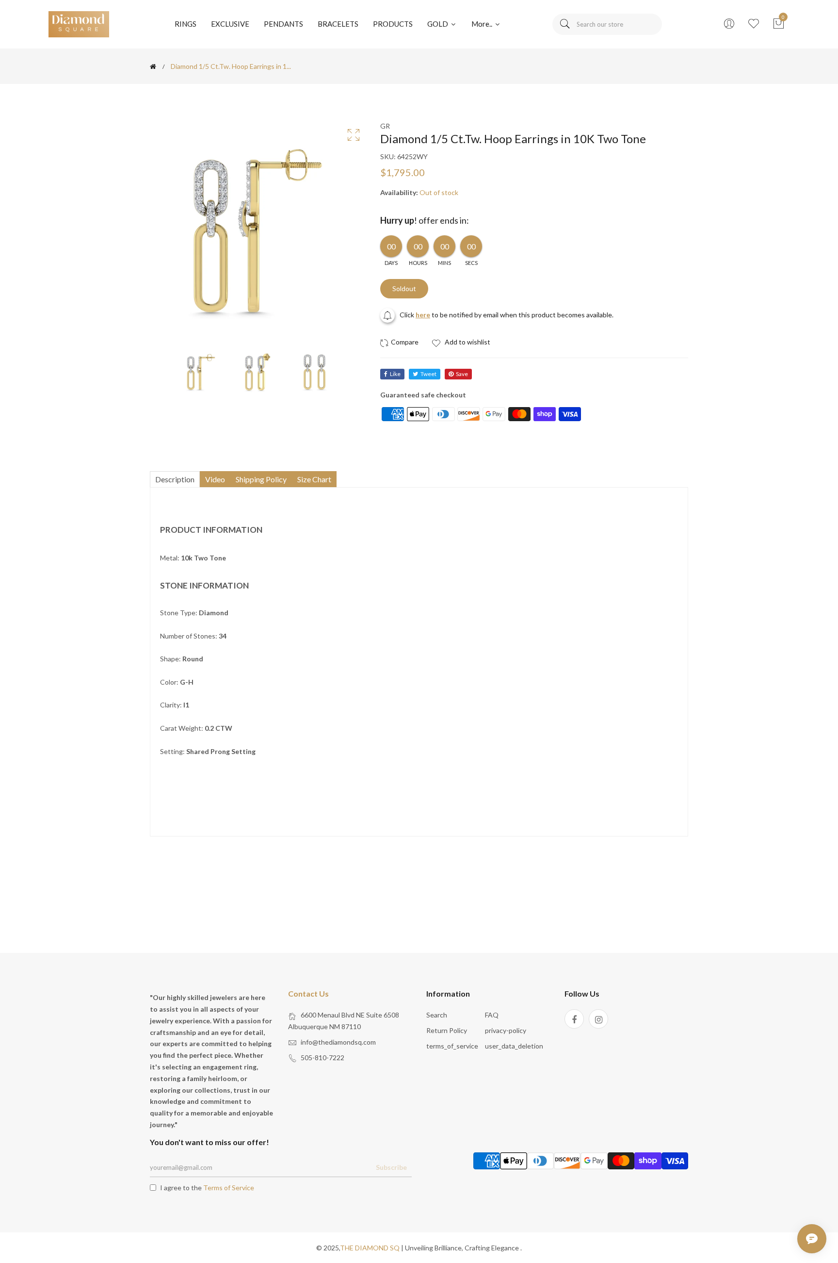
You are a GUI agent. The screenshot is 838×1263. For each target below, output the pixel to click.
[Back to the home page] (153, 66)
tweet (428, 373)
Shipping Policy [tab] (261, 479)
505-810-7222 (322, 1057)
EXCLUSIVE (230, 23)
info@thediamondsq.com (338, 1042)
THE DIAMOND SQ (370, 1248)
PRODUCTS (393, 23)
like (395, 373)
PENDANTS (283, 23)
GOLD (438, 23)
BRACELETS (338, 23)
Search (436, 1015)
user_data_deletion (514, 1046)
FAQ (492, 1015)
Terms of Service (228, 1187)
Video (215, 479)
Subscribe (391, 1167)
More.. (482, 23)
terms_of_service (452, 1046)
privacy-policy (505, 1030)
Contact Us (308, 993)
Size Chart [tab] (314, 479)
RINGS (185, 23)
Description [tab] (174, 479)
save (462, 373)
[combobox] (607, 24)
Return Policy (446, 1030)
